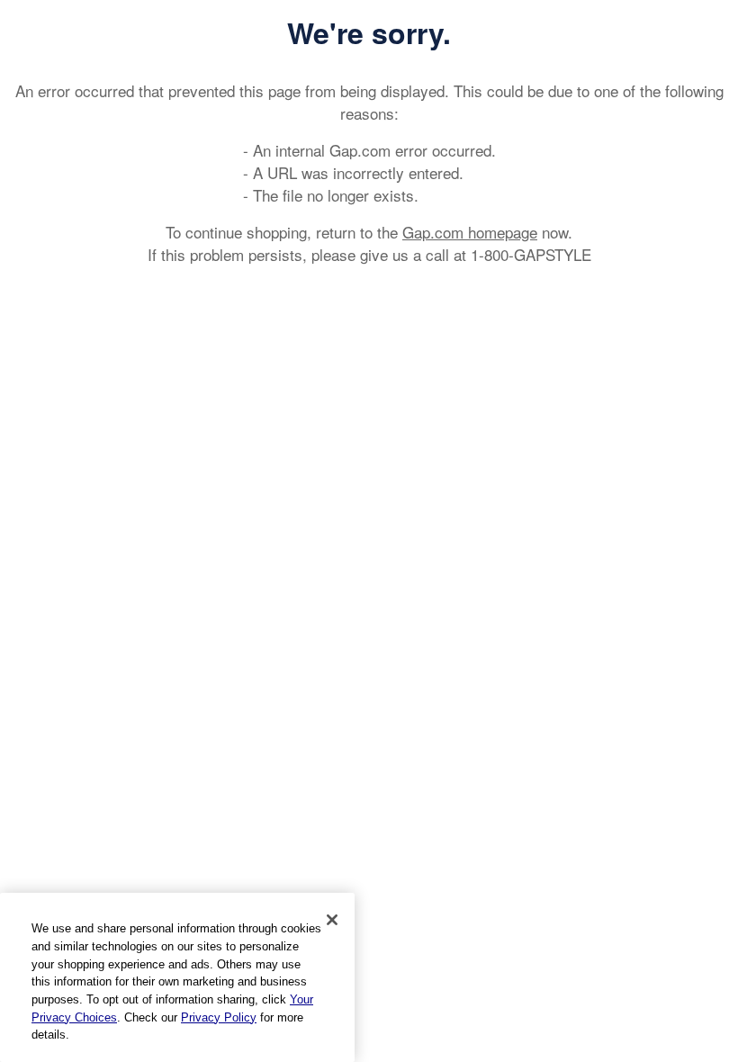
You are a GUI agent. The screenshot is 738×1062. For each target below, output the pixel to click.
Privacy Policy (218, 1017)
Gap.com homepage (469, 231)
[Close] (332, 920)
